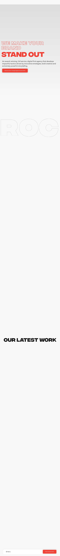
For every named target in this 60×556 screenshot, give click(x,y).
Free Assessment (49, 551)
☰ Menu (8, 551)
